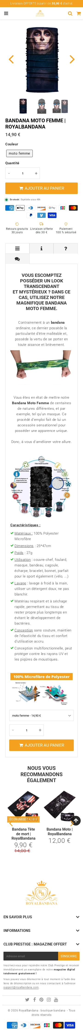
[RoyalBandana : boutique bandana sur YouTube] (56, 1000)
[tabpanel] (23, 106)
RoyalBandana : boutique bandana (42, 1010)
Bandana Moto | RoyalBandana (60, 831)
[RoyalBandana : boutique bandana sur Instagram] (49, 1000)
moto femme (19, 153)
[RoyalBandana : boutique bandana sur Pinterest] (41, 1000)
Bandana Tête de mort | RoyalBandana (24, 833)
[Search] (70, 13)
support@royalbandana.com (21, 987)
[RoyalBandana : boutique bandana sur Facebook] (35, 1000)
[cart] (79, 13)
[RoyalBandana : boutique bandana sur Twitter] (28, 1000)
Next (72, 58)
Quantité (12, 163)
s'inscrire (69, 956)
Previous (10, 58)
